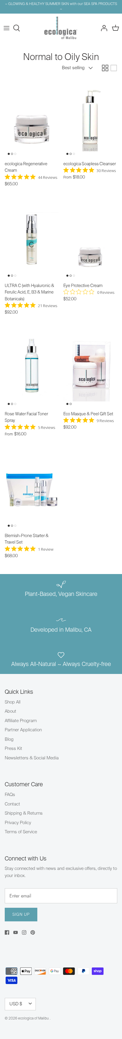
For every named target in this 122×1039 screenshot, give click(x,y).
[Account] (102, 28)
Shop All (12, 702)
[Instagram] (24, 932)
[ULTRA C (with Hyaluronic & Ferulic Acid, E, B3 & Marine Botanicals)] (32, 239)
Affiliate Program (21, 721)
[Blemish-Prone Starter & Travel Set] (32, 489)
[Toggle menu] (6, 28)
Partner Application (23, 730)
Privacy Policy (18, 823)
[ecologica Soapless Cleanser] (90, 117)
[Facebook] (7, 932)
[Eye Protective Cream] (90, 239)
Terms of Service (21, 832)
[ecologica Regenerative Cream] (32, 117)
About (10, 711)
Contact (12, 804)
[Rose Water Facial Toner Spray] (32, 368)
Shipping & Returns (24, 813)
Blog (9, 739)
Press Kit (13, 748)
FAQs (10, 794)
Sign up (21, 915)
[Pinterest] (32, 932)
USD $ (15, 1004)
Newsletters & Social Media (32, 758)
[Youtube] (15, 932)
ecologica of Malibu (34, 1018)
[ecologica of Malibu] (61, 28)
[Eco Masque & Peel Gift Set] (90, 368)
